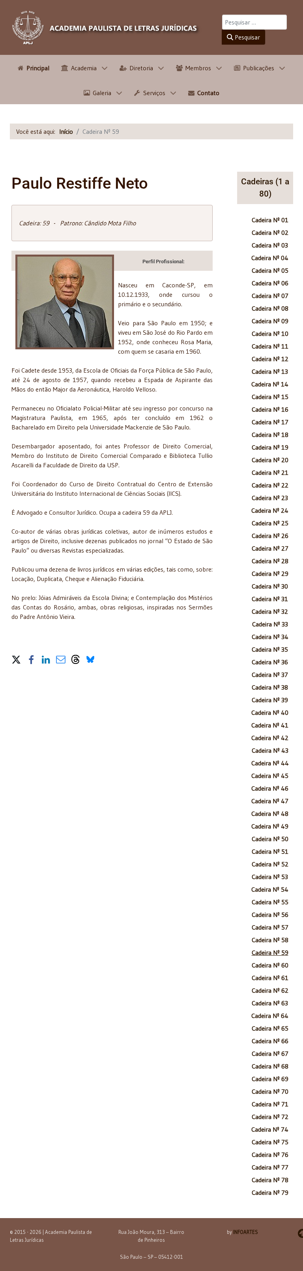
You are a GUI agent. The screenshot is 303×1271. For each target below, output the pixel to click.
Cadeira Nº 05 (270, 270)
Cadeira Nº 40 (269, 712)
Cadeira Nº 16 (270, 409)
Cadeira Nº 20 (270, 460)
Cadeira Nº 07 (270, 296)
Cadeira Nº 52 (270, 864)
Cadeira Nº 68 (270, 1066)
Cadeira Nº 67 (270, 1053)
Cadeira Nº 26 (270, 536)
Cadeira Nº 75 (270, 1142)
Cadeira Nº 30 (270, 586)
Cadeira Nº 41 (269, 725)
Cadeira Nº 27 (270, 548)
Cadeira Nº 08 (270, 308)
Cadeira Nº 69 (270, 1079)
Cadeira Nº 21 (270, 472)
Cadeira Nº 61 (270, 978)
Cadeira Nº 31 (270, 599)
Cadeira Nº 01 (270, 220)
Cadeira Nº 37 (270, 675)
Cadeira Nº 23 (270, 498)
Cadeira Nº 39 (270, 700)
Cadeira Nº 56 (270, 915)
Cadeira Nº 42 (269, 738)
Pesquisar (246, 37)
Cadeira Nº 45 (269, 776)
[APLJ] (106, 27)
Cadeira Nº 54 (269, 889)
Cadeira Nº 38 (270, 687)
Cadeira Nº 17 (270, 422)
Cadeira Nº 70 (270, 1091)
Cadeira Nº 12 (270, 359)
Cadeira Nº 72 (270, 1117)
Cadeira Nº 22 (270, 485)
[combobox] (254, 22)
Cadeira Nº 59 (270, 952)
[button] (16, 658)
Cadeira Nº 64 (269, 1016)
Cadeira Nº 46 (269, 788)
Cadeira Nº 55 (270, 902)
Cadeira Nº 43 (270, 750)
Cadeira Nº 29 (270, 573)
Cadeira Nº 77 (270, 1167)
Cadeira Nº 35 (270, 649)
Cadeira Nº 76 (270, 1155)
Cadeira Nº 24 (269, 510)
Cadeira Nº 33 (270, 624)
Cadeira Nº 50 (270, 839)
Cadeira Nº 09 (270, 321)
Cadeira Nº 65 (270, 1028)
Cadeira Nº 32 (270, 611)
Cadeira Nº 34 (270, 637)
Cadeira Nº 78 (270, 1180)
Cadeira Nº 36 (270, 662)
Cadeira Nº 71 (270, 1104)
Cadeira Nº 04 (269, 258)
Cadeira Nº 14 (269, 384)
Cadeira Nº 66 (270, 1041)
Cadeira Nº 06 (270, 283)
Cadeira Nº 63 (270, 1003)
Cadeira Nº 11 (270, 346)
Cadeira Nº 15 (270, 397)
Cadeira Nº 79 (270, 1192)
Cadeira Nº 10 (270, 333)
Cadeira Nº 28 (270, 561)
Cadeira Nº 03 (270, 245)
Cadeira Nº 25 (270, 523)
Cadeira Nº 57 (270, 927)
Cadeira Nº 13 (270, 371)
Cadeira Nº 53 (270, 877)
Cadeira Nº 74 (269, 1129)
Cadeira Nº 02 (270, 232)
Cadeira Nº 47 (269, 801)
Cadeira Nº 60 (270, 965)
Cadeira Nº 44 (270, 763)
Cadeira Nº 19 (270, 447)
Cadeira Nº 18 (270, 435)
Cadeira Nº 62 (270, 990)
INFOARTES (245, 1232)
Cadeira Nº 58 (270, 940)
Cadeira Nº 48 (269, 813)
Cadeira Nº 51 (270, 851)
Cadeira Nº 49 (269, 826)
